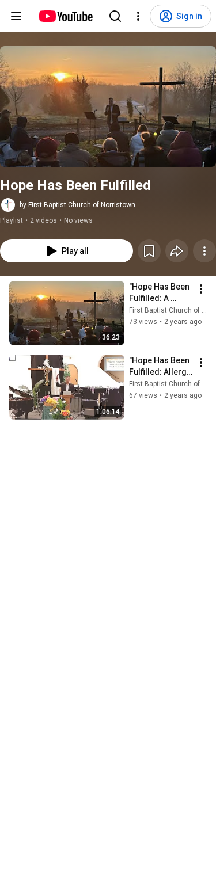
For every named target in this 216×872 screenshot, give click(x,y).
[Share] (176, 250)
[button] (108, 106)
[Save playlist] (149, 250)
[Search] (115, 16)
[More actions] (204, 250)
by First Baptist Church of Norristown (77, 205)
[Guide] (16, 16)
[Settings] (138, 16)
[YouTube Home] (65, 16)
